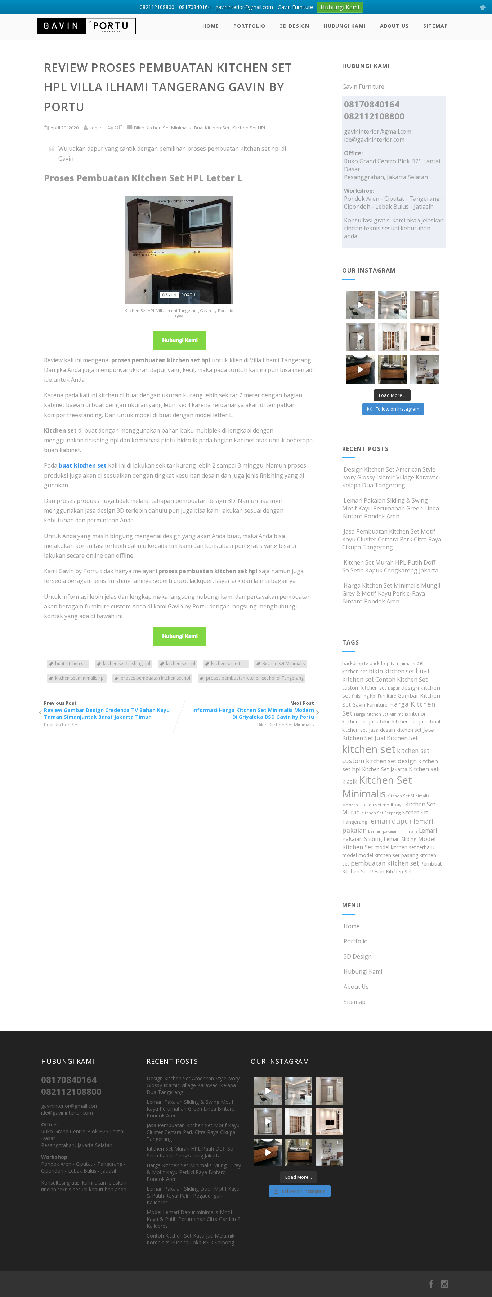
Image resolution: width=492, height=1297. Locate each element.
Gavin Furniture (370, 704)
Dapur (394, 688)
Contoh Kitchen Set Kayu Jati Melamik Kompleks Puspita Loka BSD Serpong (190, 1239)
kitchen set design (391, 761)
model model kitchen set (371, 855)
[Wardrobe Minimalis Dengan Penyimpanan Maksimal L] (424, 305)
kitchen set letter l (229, 663)
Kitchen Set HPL (249, 127)
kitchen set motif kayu (381, 804)
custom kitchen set (364, 687)
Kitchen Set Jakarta (384, 769)
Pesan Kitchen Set (391, 871)
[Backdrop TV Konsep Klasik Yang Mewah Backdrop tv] (424, 337)
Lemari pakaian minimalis (392, 831)
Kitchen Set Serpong (381, 812)
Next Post (253, 710)
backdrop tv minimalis (392, 663)
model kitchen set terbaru (404, 847)
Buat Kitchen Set (211, 127)
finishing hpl (364, 696)
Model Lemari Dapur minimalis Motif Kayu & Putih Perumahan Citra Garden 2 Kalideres (193, 1219)
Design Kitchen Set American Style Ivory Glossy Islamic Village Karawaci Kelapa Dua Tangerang (391, 477)
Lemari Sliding (400, 839)
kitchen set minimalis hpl (80, 678)
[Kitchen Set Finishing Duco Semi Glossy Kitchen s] (360, 305)
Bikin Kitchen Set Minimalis (162, 127)
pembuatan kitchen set (385, 863)
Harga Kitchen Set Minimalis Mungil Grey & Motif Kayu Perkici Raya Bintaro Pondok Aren (391, 593)
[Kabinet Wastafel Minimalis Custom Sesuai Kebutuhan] (360, 369)
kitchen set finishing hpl (126, 663)
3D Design (294, 25)
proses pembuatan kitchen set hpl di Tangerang (255, 678)
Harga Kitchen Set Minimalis (381, 714)
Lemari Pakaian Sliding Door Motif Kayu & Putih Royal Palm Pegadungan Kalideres (193, 1195)
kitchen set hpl (180, 663)
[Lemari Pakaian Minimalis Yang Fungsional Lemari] (360, 337)
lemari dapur (390, 821)
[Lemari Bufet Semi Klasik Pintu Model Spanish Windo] (392, 337)
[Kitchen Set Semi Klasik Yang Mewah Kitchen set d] (392, 305)
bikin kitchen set (391, 671)
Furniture (387, 696)
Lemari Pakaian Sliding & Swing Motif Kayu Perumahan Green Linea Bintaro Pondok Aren (390, 508)
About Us (394, 25)
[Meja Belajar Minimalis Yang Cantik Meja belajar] (424, 369)
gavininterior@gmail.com (377, 132)
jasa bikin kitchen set (393, 721)
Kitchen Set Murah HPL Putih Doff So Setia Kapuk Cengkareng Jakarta (390, 566)
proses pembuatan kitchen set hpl (155, 678)
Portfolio (249, 25)
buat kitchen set (71, 663)
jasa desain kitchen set (395, 729)
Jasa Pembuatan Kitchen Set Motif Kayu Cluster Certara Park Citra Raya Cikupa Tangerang (391, 539)
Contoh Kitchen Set (401, 679)
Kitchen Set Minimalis (284, 663)
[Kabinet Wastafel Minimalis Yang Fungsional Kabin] (392, 369)
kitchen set (368, 749)
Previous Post (107, 710)
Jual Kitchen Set (396, 738)
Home (210, 25)
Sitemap (435, 25)
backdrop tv (355, 663)
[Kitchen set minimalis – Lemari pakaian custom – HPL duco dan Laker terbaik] (86, 36)
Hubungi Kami (345, 25)
